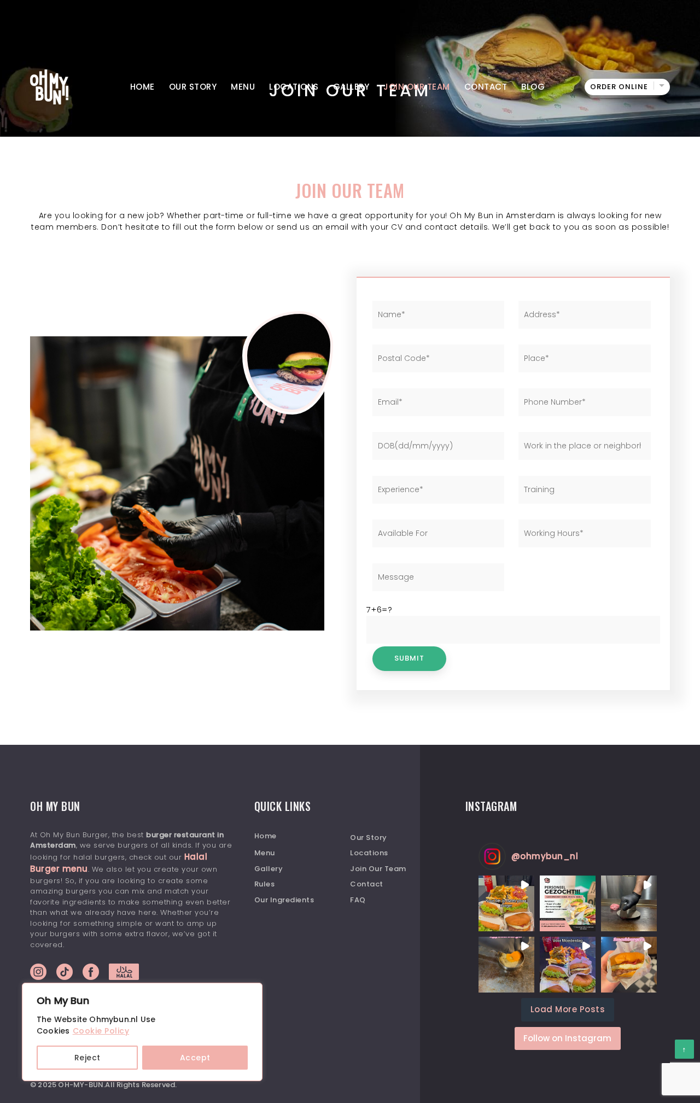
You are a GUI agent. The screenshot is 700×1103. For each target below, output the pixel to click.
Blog (533, 87)
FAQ (358, 900)
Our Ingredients (284, 900)
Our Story (193, 87)
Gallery (351, 87)
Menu (243, 87)
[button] (506, 903)
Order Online (619, 86)
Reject (87, 1057)
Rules (264, 884)
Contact (486, 87)
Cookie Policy (101, 1030)
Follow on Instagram (567, 1038)
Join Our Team (416, 87)
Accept (195, 1057)
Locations (294, 87)
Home (142, 87)
